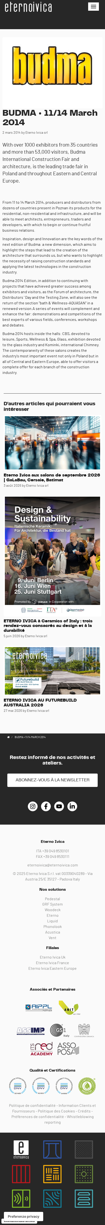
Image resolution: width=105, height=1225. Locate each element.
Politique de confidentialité (32, 1106)
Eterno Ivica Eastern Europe (52, 968)
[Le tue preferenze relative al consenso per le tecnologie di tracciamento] (23, 1216)
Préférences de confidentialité (37, 1117)
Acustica (52, 932)
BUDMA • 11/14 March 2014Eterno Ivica (28, 6)
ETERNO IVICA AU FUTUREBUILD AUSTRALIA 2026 (40, 702)
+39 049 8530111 (56, 857)
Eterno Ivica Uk (52, 957)
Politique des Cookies (56, 1111)
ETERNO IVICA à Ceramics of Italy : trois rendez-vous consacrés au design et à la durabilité (48, 626)
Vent (52, 938)
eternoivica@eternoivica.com (52, 865)
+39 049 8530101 (55, 851)
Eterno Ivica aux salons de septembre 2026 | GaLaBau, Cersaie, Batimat (52, 477)
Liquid (52, 921)
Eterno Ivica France (52, 963)
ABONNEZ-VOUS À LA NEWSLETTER (52, 780)
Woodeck (53, 910)
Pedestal (52, 899)
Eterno (53, 915)
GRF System (52, 904)
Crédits (84, 1111)
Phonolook (52, 927)
